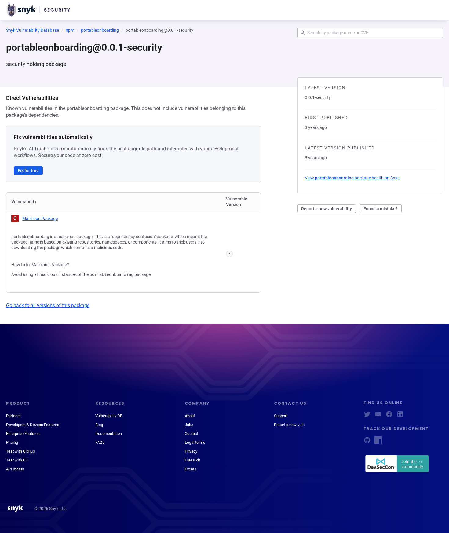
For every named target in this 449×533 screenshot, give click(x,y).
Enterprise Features (23, 433)
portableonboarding (100, 30)
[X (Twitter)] (367, 416)
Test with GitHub (20, 451)
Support (280, 416)
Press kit (192, 460)
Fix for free (28, 170)
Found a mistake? (380, 208)
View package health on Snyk (352, 177)
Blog (99, 424)
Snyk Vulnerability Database (32, 30)
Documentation (108, 433)
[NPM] (378, 442)
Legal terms (195, 442)
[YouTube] (378, 416)
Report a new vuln (289, 424)
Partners (13, 416)
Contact (191, 433)
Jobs (189, 424)
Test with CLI (17, 460)
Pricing (12, 442)
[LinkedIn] (400, 416)
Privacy (191, 451)
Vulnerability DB (108, 416)
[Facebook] (389, 416)
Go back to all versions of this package (47, 305)
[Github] (367, 442)
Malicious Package (40, 218)
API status (15, 469)
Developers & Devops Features (32, 424)
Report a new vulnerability (326, 208)
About (190, 416)
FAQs (99, 442)
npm (70, 30)
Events (190, 469)
